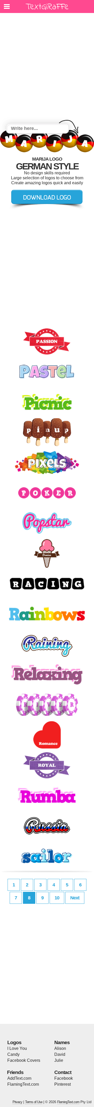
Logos (14, 1042)
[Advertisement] (47, 69)
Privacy (17, 1102)
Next (74, 897)
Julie (58, 1060)
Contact (62, 1072)
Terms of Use (33, 1102)
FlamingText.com (23, 1084)
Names (62, 1042)
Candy (13, 1054)
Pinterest (62, 1084)
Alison (60, 1048)
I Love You (17, 1048)
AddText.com (19, 1078)
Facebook (63, 1078)
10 (57, 897)
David (59, 1054)
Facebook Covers (23, 1060)
